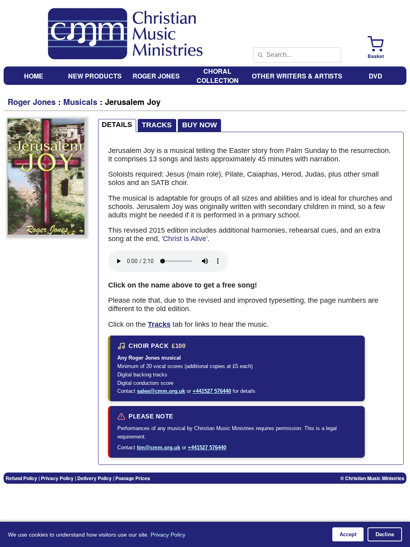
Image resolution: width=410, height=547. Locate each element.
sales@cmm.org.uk (161, 391)
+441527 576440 (212, 391)
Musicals (80, 101)
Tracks (159, 324)
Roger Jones (32, 101)
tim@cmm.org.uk (158, 447)
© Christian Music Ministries (372, 478)
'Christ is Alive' (184, 239)
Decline (385, 534)
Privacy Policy (168, 534)
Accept (348, 534)
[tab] (117, 125)
